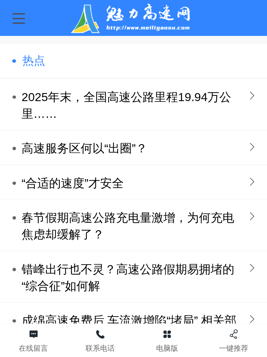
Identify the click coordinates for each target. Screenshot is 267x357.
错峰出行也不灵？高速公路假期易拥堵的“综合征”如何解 (128, 278)
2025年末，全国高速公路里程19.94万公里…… (126, 105)
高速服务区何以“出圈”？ (84, 148)
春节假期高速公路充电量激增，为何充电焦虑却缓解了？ (128, 226)
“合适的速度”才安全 (73, 183)
